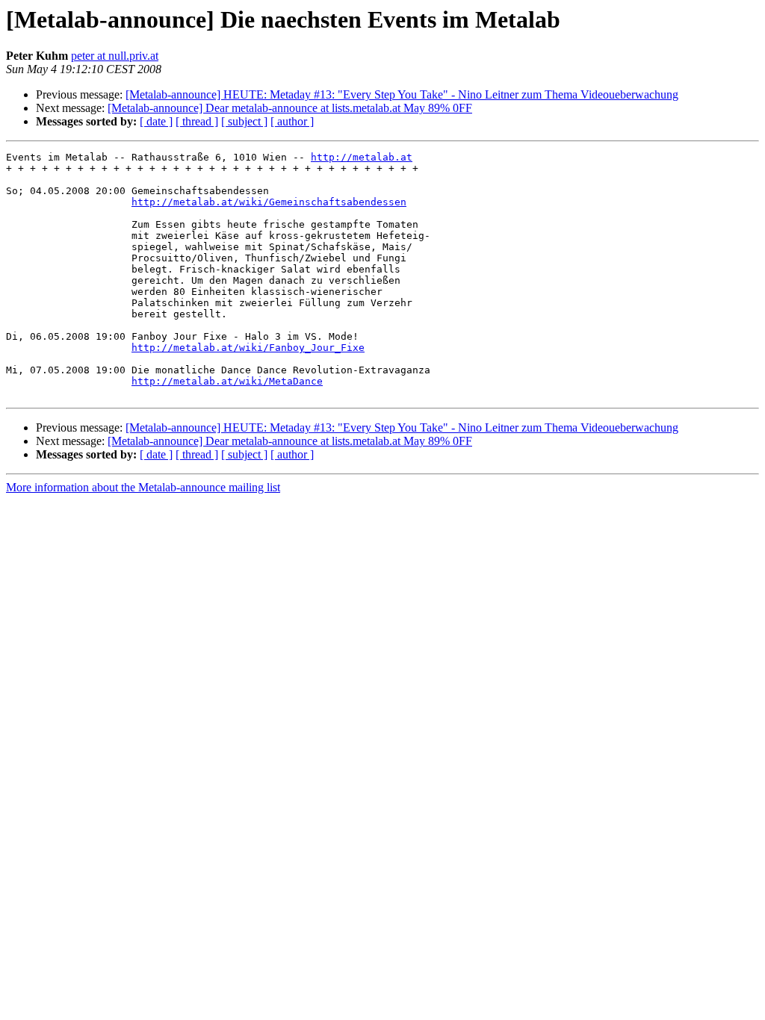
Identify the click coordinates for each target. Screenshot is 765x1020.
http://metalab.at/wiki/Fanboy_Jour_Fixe (248, 347)
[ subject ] (244, 121)
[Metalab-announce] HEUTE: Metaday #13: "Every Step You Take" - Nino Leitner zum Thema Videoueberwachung (402, 94)
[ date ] (156, 121)
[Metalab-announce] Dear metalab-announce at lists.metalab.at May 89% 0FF (290, 108)
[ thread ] (197, 121)
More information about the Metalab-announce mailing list (143, 487)
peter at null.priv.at (114, 55)
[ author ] (292, 121)
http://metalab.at (361, 157)
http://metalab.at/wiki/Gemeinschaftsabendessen (268, 202)
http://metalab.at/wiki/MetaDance (227, 381)
